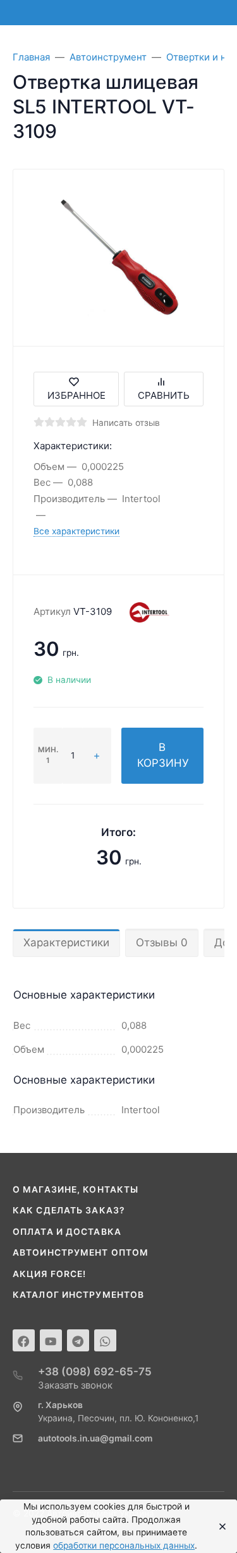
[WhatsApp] (105, 1340)
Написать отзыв (126, 423)
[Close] (219, 1526)
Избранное (76, 395)
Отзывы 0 (162, 942)
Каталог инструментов (78, 1295)
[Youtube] (51, 1340)
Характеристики (66, 942)
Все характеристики (76, 531)
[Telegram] (78, 1340)
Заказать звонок (75, 1385)
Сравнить (164, 395)
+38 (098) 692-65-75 (95, 1371)
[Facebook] (24, 1340)
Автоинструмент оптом (81, 1252)
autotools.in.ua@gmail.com (95, 1438)
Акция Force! (49, 1274)
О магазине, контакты (75, 1189)
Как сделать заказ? (69, 1210)
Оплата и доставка (67, 1232)
